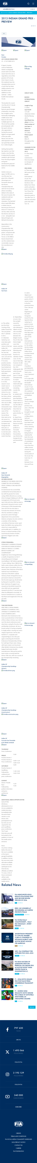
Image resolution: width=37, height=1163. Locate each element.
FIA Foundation (18, 1151)
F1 (4, 33)
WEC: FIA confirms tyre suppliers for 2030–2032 (24, 952)
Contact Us (18, 1145)
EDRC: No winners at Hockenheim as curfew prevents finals (24, 910)
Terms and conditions (18, 1136)
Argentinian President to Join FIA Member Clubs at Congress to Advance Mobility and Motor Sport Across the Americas (24, 938)
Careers (18, 1148)
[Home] (8, 3)
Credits (18, 1133)
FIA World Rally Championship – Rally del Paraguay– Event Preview (23, 923)
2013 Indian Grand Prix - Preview (20, 13)
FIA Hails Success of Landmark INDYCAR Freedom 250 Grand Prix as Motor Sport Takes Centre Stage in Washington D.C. (24, 966)
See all (32, 1007)
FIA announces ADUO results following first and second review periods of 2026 (24, 897)
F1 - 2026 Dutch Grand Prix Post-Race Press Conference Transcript (24, 981)
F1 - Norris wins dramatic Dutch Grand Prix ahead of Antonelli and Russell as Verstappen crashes (24, 995)
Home (5, 13)
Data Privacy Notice (18, 1142)
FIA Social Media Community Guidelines (18, 1139)
